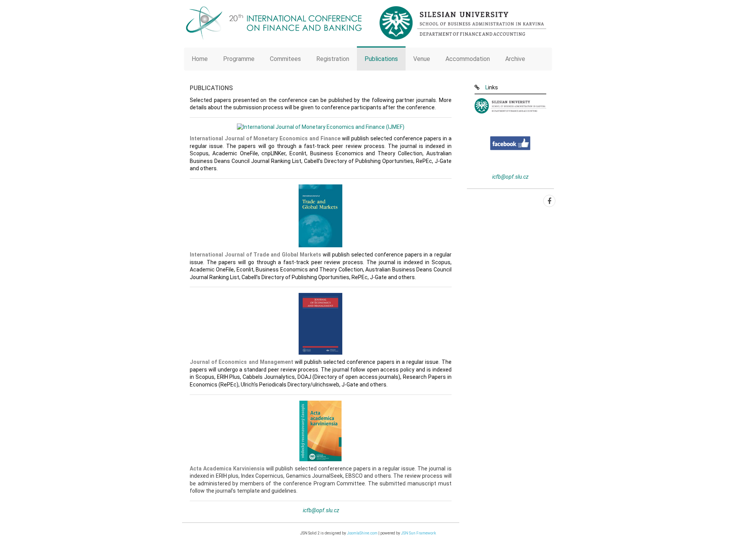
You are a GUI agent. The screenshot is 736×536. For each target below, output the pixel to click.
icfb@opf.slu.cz (321, 510)
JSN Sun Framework (418, 533)
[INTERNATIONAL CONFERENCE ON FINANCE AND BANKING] (273, 23)
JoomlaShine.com (362, 533)
